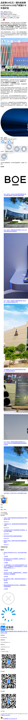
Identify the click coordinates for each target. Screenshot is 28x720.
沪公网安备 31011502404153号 (10, 718)
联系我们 (15, 631)
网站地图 (20, 631)
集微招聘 (11, 631)
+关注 (2, 495)
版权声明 (7, 631)
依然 (5, 11)
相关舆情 (3, 13)
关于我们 (24, 631)
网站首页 (3, 631)
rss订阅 (5, 632)
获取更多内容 (4, 547)
